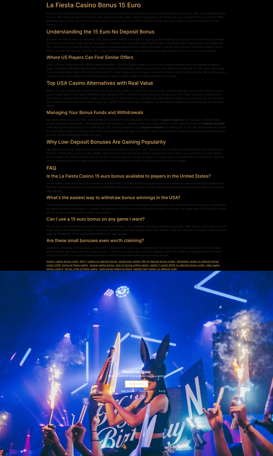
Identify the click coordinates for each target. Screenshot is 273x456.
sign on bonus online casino (132, 265)
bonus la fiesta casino (75, 265)
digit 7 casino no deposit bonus (98, 261)
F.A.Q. (162, 391)
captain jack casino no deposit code (155, 268)
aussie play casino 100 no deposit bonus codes (147, 261)
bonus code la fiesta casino (81, 268)
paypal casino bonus (102, 265)
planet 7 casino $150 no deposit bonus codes (177, 265)
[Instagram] (142, 397)
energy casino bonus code (62, 261)
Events (111, 391)
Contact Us (146, 391)
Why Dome (127, 391)
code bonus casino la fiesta (115, 268)
